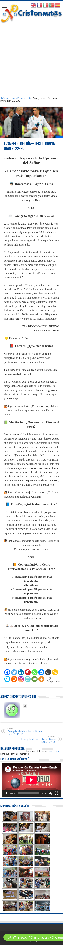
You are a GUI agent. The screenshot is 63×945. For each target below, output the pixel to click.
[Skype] (7, 679)
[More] (41, 679)
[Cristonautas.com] (31, 13)
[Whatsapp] (34, 672)
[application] (31, 780)
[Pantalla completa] (56, 793)
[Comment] (48, 672)
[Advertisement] (31, 55)
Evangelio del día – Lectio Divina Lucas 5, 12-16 (24, 731)
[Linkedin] (21, 672)
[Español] (57, 5)
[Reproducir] (6, 793)
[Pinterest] (28, 672)
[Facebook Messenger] (41, 672)
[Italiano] (45, 5)
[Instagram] (21, 679)
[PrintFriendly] (28, 679)
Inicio (6, 98)
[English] (34, 5)
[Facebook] (7, 672)
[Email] (34, 679)
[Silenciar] (50, 793)
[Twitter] (14, 672)
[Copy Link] (55, 672)
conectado (54, 751)
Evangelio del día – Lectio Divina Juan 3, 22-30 (38, 739)
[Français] (40, 5)
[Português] (51, 5)
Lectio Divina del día (21, 98)
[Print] (14, 679)
